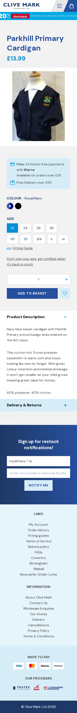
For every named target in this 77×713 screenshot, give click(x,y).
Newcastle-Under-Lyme (38, 574)
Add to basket (32, 293)
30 (12, 239)
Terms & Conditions (38, 636)
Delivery (38, 619)
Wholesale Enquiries (38, 608)
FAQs (39, 552)
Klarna (29, 169)
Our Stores (38, 614)
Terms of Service (39, 541)
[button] (59, 6)
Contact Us (38, 603)
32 (26, 239)
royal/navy (10, 206)
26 (39, 228)
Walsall (38, 569)
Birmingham (38, 563)
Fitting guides (38, 535)
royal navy (18, 206)
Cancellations (38, 625)
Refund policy (38, 546)
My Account (38, 524)
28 (51, 228)
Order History (38, 530)
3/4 (39, 239)
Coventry (38, 558)
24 (25, 228)
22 (12, 228)
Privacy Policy (38, 630)
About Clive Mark (38, 597)
